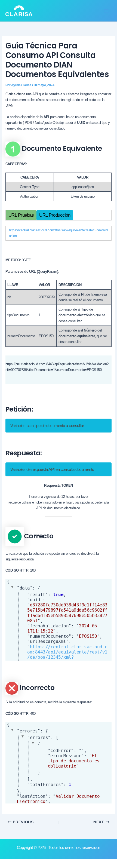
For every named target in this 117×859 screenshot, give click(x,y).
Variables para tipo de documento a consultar (47, 425)
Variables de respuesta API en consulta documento (52, 469)
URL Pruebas (21, 215)
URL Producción (54, 215)
